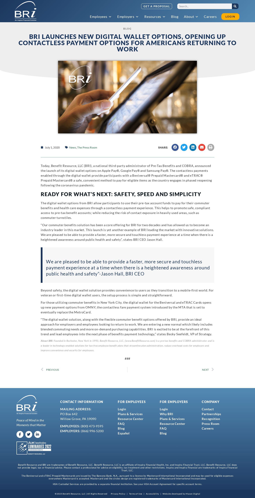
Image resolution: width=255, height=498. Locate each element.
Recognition (211, 419)
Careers (208, 428)
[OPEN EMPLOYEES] (110, 16)
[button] (175, 147)
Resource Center (130, 419)
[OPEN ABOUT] (197, 16)
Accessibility (152, 493)
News (72, 147)
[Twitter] (28, 434)
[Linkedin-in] (37, 434)
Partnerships (211, 414)
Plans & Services (130, 414)
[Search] (235, 6)
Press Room (210, 424)
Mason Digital (193, 493)
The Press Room (87, 147)
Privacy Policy (118, 493)
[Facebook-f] (19, 434)
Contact (208, 409)
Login (122, 409)
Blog (121, 428)
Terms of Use (135, 493)
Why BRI (166, 414)
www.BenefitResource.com (140, 340)
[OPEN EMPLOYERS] (137, 16)
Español (124, 433)
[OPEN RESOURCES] (164, 16)
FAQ (121, 424)
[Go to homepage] (25, 11)
